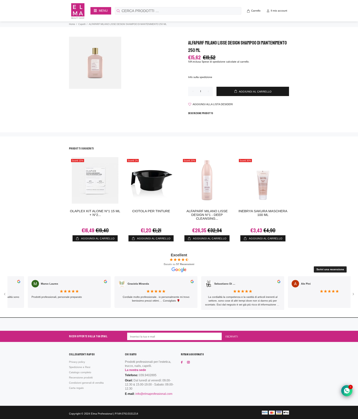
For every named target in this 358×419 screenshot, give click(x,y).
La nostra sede (135, 370)
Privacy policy (77, 361)
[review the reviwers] (14, 282)
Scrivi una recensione (330, 269)
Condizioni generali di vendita (86, 382)
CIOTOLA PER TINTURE (151, 211)
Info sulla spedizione (200, 77)
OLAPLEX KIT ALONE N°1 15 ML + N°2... (95, 213)
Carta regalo (76, 387)
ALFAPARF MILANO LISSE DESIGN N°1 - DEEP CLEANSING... (207, 214)
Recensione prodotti (81, 377)
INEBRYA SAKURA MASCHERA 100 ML (262, 213)
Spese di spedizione (213, 61)
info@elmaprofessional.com (153, 393)
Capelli (82, 24)
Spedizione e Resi (79, 367)
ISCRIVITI (231, 336)
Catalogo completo (80, 372)
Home (72, 24)
